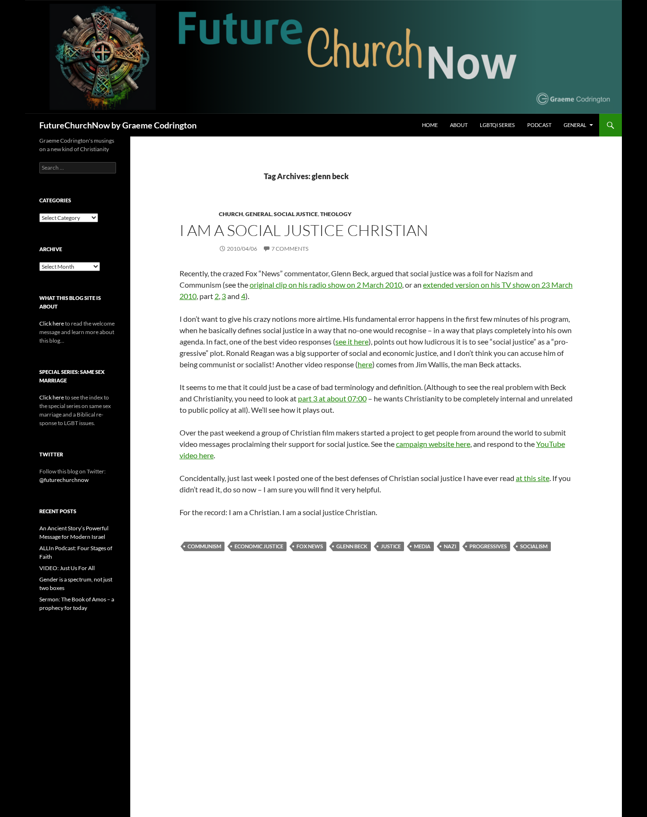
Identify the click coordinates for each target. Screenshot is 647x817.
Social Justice (296, 214)
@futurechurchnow (64, 479)
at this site (532, 477)
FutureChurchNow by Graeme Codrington (118, 125)
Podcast (539, 125)
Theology (335, 214)
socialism (534, 546)
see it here (351, 341)
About (458, 125)
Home (430, 125)
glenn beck (352, 546)
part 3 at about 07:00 (332, 398)
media (422, 546)
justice (391, 546)
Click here (51, 323)
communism (204, 546)
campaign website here (433, 443)
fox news (310, 546)
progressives (488, 546)
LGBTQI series (497, 125)
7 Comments (289, 248)
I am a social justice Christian (304, 230)
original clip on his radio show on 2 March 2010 (326, 284)
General (575, 125)
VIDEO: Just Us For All (67, 568)
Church (231, 214)
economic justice (258, 546)
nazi (450, 546)
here (365, 364)
